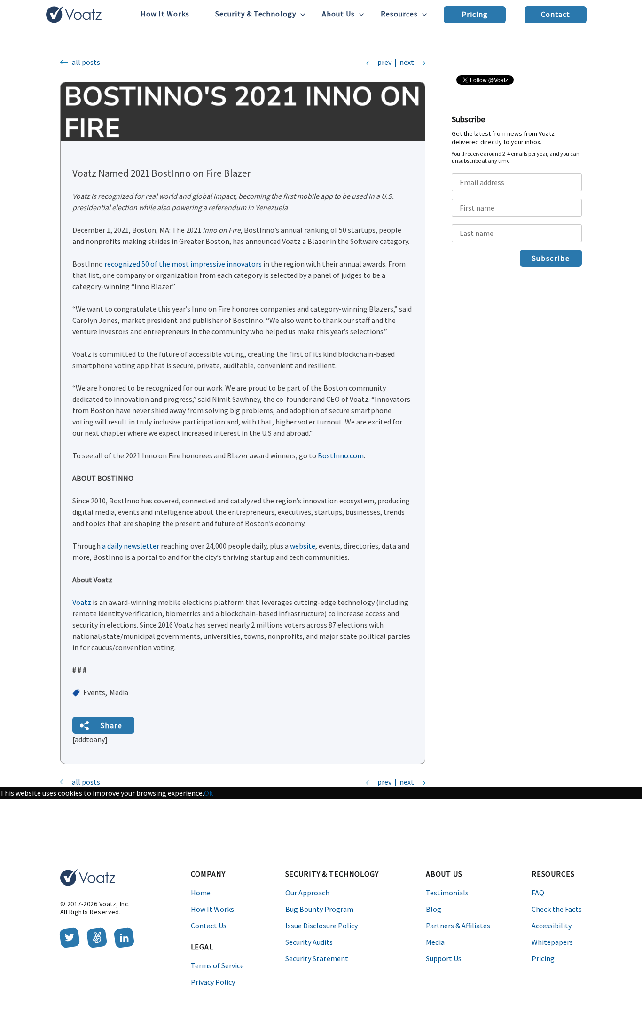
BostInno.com (341, 455)
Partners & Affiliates (458, 925)
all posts (86, 62)
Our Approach (307, 892)
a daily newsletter (130, 545)
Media (435, 942)
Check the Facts (557, 909)
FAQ (538, 892)
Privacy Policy (213, 982)
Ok (208, 793)
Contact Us (209, 925)
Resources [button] (399, 13)
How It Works (165, 13)
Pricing (475, 14)
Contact (556, 14)
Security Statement (316, 958)
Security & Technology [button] (256, 13)
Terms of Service (217, 965)
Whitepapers (552, 942)
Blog (433, 909)
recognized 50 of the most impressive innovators (183, 263)
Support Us (444, 958)
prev (384, 62)
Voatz (82, 602)
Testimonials (447, 892)
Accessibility (552, 925)
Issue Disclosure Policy (321, 925)
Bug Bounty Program (319, 909)
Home (201, 892)
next (406, 62)
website (302, 545)
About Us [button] (338, 13)
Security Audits (309, 942)
